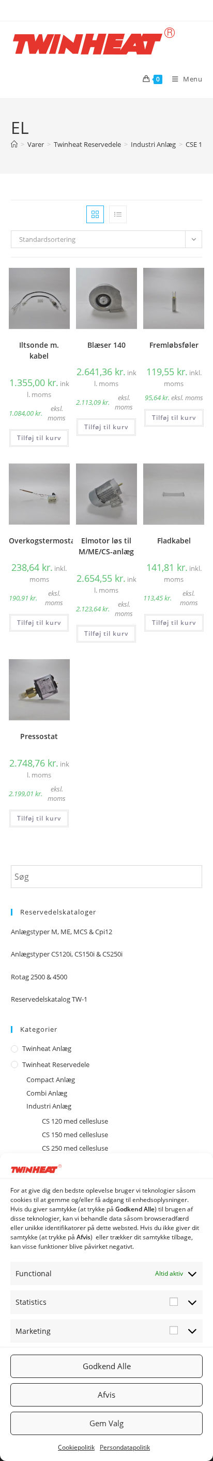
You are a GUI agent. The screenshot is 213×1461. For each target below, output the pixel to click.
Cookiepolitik (76, 1447)
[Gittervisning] (95, 214)
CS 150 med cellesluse (75, 1134)
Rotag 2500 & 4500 (39, 976)
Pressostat (39, 736)
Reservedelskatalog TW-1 (49, 999)
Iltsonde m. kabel (39, 350)
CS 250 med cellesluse (75, 1148)
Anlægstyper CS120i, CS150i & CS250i (67, 954)
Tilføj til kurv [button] (39, 437)
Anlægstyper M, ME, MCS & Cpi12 (61, 931)
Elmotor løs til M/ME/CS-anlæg (106, 546)
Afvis (106, 1394)
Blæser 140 (106, 345)
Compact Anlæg (50, 1079)
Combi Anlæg (46, 1093)
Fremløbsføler (174, 345)
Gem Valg (106, 1423)
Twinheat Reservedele (55, 1064)
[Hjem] (14, 144)
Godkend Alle (107, 1366)
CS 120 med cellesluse (75, 1121)
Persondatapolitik (125, 1447)
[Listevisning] (118, 214)
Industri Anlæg (48, 1106)
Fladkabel (174, 540)
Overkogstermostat (43, 540)
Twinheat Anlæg (46, 1048)
